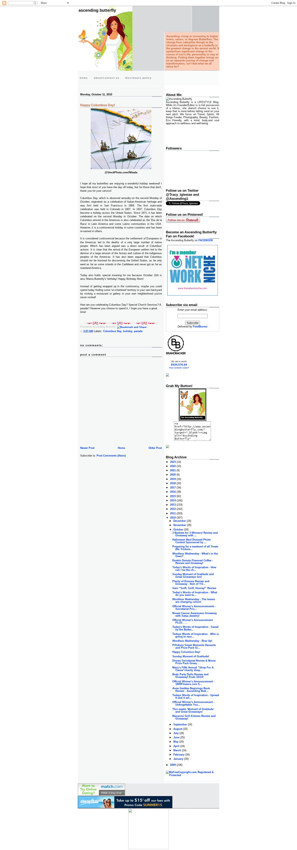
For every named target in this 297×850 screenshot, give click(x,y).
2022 (173, 466)
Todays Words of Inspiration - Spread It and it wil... (195, 696)
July (176, 733)
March (177, 750)
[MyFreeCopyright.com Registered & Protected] (192, 775)
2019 (173, 479)
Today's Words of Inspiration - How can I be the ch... (194, 568)
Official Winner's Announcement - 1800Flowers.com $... (193, 683)
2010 (173, 517)
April (176, 746)
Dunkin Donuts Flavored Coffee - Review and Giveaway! (192, 562)
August (178, 728)
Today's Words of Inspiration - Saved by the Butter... (195, 628)
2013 (173, 504)
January (178, 758)
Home (121, 447)
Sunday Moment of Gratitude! (190, 656)
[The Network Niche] (192, 294)
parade (138, 331)
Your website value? (179, 368)
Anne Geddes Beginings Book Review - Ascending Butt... (191, 689)
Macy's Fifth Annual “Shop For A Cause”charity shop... (193, 669)
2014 (173, 500)
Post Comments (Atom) (111, 455)
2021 (173, 470)
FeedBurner (200, 326)
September (180, 724)
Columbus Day (112, 331)
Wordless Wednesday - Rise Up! (192, 640)
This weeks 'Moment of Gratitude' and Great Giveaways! (193, 710)
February (179, 754)
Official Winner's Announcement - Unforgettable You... (193, 703)
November (180, 525)
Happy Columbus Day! (97, 105)
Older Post (155, 447)
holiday (127, 331)
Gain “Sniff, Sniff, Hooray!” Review (194, 588)
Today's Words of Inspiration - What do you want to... (194, 593)
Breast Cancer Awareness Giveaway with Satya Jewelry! (194, 614)
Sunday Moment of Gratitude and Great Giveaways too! (193, 575)
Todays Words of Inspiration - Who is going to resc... (195, 635)
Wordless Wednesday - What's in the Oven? (195, 555)
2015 (173, 496)
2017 (173, 487)
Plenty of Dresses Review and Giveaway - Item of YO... (190, 582)
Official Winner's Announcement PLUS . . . (192, 621)
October (178, 529)
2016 (173, 491)
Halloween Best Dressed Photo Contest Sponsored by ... (191, 541)
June (176, 737)
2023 (173, 461)
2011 (173, 513)
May (176, 741)
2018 (173, 483)
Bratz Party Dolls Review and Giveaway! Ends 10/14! (190, 676)
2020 (173, 474)
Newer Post (87, 447)
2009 (173, 764)
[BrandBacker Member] (176, 354)
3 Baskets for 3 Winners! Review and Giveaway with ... (195, 534)
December (180, 520)
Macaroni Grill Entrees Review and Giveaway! (194, 717)
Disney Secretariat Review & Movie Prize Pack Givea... (194, 662)
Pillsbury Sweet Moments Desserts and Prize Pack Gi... (194, 646)
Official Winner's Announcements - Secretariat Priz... (194, 607)
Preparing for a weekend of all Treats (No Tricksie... (195, 548)
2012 (173, 508)
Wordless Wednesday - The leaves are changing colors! (193, 600)
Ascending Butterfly (97, 10)
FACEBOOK (205, 240)
